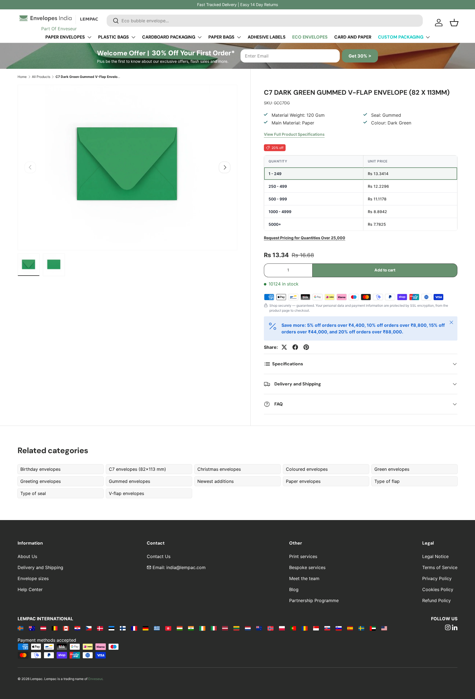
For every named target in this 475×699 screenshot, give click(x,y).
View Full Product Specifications (294, 134)
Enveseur (95, 679)
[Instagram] (448, 628)
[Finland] (123, 628)
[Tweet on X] (284, 347)
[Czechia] (89, 628)
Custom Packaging (400, 37)
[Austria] (43, 628)
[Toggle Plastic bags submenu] (133, 37)
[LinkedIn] (454, 628)
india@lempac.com (186, 567)
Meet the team (304, 578)
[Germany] (145, 628)
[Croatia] (77, 628)
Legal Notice (435, 556)
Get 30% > (360, 56)
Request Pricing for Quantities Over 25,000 (304, 237)
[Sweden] (361, 628)
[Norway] (270, 628)
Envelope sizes (33, 578)
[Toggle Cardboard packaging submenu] (199, 37)
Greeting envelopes (40, 481)
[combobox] (265, 21)
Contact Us (158, 556)
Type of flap (387, 481)
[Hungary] (180, 628)
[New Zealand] (259, 628)
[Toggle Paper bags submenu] (239, 37)
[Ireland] (202, 628)
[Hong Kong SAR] (168, 628)
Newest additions (215, 481)
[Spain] (350, 628)
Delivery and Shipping (40, 567)
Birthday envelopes (40, 469)
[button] (454, 23)
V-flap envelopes (126, 493)
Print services (303, 556)
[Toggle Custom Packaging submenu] (427, 37)
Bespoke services (307, 567)
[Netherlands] (248, 628)
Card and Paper (352, 37)
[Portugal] (293, 628)
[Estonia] (111, 628)
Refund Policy (436, 600)
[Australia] (32, 628)
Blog (294, 589)
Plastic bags (113, 37)
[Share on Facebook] (295, 347)
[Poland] (282, 628)
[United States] (384, 628)
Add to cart (384, 270)
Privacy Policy (437, 578)
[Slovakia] (327, 628)
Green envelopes (391, 469)
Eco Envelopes (310, 37)
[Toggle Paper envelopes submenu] (89, 37)
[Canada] (66, 628)
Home (22, 77)
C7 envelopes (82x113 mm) (137, 469)
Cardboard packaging (168, 37)
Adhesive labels (267, 37)
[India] (191, 628)
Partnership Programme (314, 600)
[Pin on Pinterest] (306, 347)
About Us (27, 556)
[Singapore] (316, 628)
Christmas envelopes (219, 469)
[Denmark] (100, 628)
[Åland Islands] (20, 628)
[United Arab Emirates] (372, 628)
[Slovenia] (338, 628)
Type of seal (33, 493)
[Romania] (304, 628)
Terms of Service (439, 567)
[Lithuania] (236, 628)
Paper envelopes (65, 37)
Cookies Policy (437, 589)
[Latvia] (225, 628)
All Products (41, 77)
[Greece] (157, 628)
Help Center (30, 589)
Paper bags (221, 37)
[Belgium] (54, 628)
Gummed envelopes (129, 481)
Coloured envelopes (307, 469)
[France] (134, 628)
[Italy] (214, 628)
